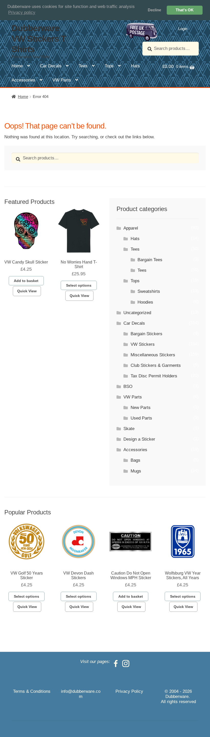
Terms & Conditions (31, 691)
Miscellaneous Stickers (153, 354)
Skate (128, 428)
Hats (135, 65)
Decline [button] (154, 10)
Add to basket (26, 281)
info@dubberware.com (80, 694)
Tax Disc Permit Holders (154, 376)
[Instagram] (125, 661)
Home (17, 65)
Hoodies (145, 302)
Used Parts (141, 418)
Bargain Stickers (146, 333)
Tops (109, 65)
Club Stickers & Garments (156, 365)
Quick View (27, 291)
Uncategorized (137, 312)
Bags (135, 460)
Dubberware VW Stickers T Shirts (39, 38)
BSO (127, 386)
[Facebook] (115, 661)
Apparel (130, 228)
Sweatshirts (149, 291)
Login (182, 29)
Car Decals (50, 65)
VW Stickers (143, 344)
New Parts (141, 407)
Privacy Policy (129, 691)
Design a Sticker (139, 439)
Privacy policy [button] (21, 12)
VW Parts (61, 80)
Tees (83, 65)
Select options (78, 285)
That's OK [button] (185, 10)
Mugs (136, 471)
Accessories (23, 80)
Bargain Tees (150, 259)
